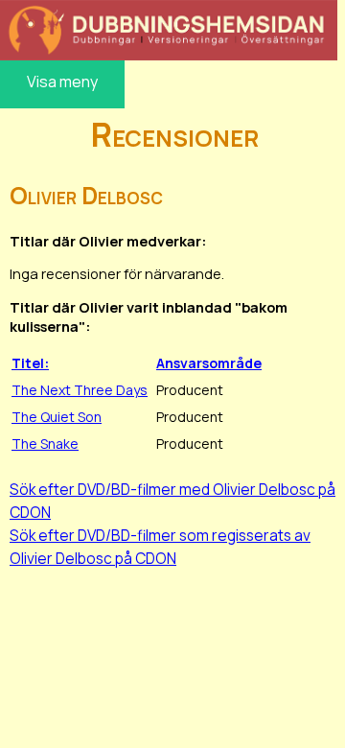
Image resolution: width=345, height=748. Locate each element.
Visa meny (62, 81)
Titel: (30, 363)
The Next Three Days (80, 390)
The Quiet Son (57, 417)
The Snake (45, 443)
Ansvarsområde (209, 363)
